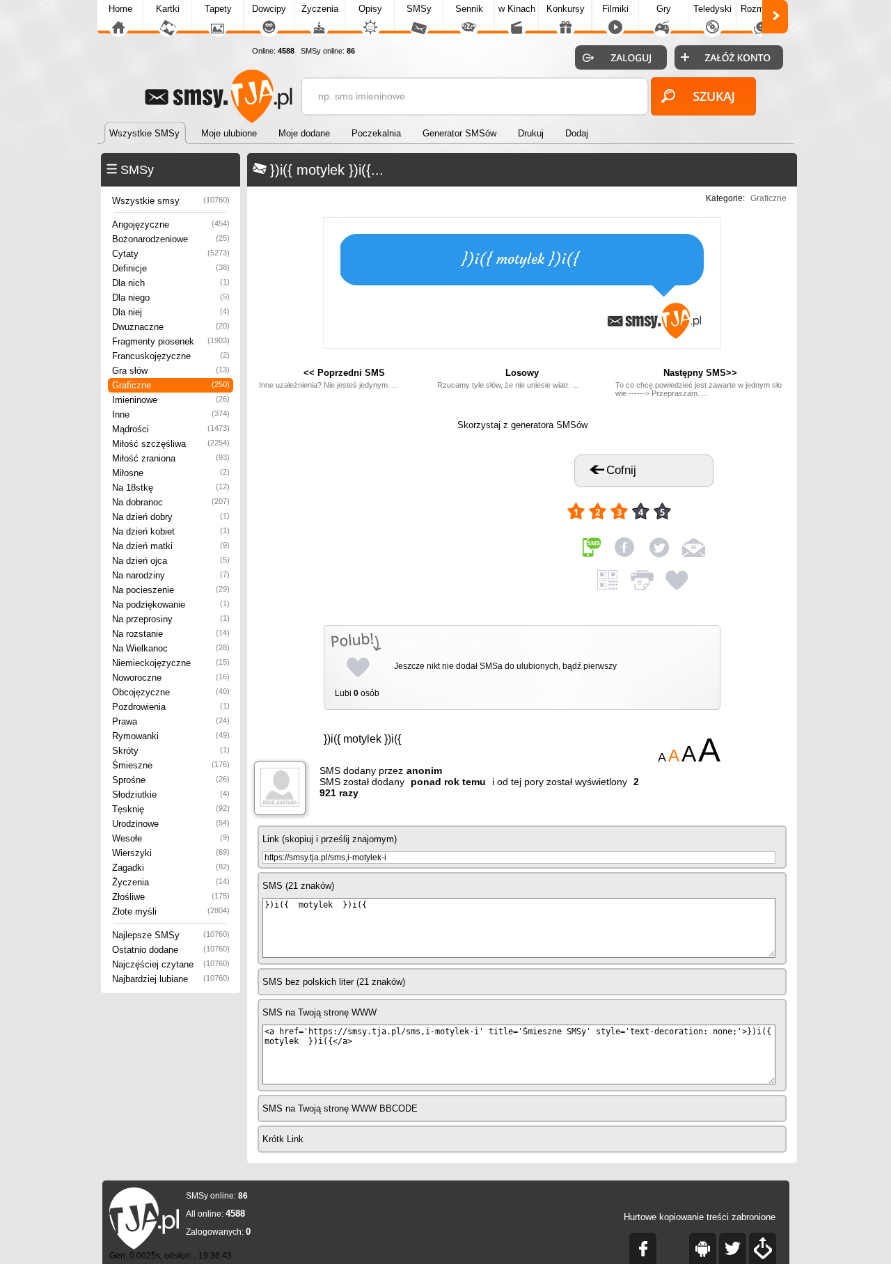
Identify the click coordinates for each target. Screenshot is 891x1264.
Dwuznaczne (171, 327)
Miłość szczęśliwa (171, 444)
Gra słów (171, 370)
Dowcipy (269, 8)
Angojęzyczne (171, 224)
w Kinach (516, 8)
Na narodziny (171, 575)
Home (120, 8)
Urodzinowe (171, 824)
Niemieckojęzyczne (171, 663)
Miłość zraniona (171, 458)
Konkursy (565, 8)
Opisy (370, 8)
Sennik (469, 8)
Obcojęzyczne (171, 692)
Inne (171, 414)
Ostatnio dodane (171, 950)
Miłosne (171, 473)
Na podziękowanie (171, 604)
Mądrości (171, 429)
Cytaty (171, 253)
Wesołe (171, 838)
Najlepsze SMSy (171, 935)
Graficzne (171, 385)
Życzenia (319, 8)
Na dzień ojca (171, 560)
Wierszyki (171, 853)
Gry (663, 8)
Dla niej (171, 312)
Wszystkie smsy (171, 201)
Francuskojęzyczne (171, 356)
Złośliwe (171, 897)
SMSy (419, 8)
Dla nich (171, 283)
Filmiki (615, 8)
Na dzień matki (171, 546)
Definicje (171, 268)
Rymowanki (171, 736)
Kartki (168, 8)
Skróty (171, 750)
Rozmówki (761, 8)
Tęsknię (171, 809)
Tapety (218, 8)
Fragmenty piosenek (171, 341)
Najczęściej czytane (171, 964)
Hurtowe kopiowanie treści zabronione (699, 1217)
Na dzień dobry (171, 517)
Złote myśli (171, 911)
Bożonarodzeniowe (171, 239)
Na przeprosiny (171, 619)
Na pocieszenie (171, 590)
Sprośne (171, 780)
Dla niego (171, 297)
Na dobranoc (171, 502)
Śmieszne (171, 765)
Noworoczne (171, 677)
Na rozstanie (171, 634)
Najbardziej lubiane (171, 979)
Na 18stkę (171, 487)
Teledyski (712, 8)
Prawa (171, 721)
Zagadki (171, 867)
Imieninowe (171, 400)
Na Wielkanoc (171, 648)
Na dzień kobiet (171, 531)
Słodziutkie (171, 794)
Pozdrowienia (171, 707)
